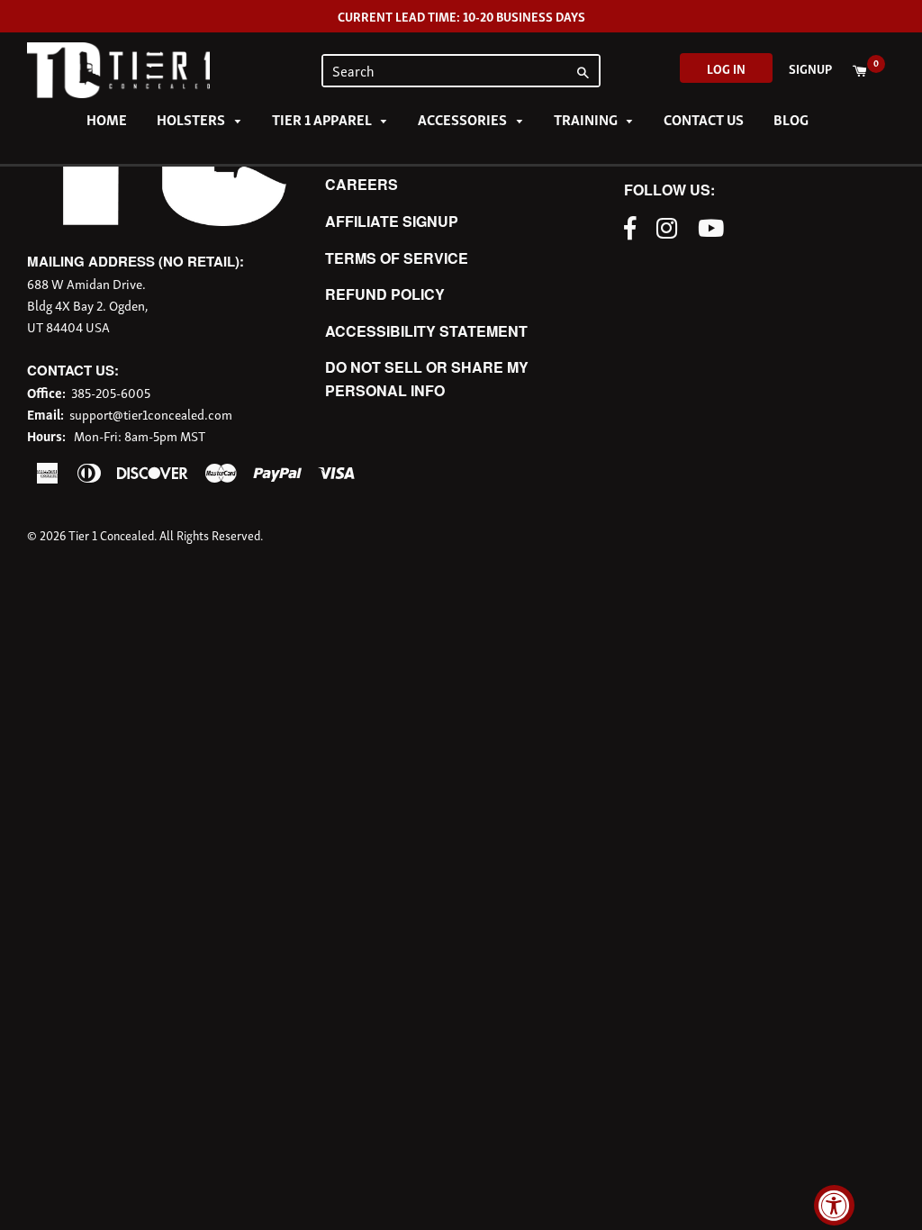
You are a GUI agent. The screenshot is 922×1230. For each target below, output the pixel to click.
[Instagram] (671, 226)
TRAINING (587, 119)
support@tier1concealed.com (150, 413)
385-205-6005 (110, 391)
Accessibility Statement (426, 331)
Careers (361, 184)
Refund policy (385, 294)
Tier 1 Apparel (323, 119)
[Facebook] (634, 226)
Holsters (192, 119)
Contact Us (704, 119)
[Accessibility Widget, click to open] (834, 1205)
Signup (810, 68)
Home (106, 119)
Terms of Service (396, 258)
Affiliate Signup (391, 221)
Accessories (464, 119)
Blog (791, 119)
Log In (726, 68)
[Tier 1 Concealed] (157, 219)
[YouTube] (715, 226)
